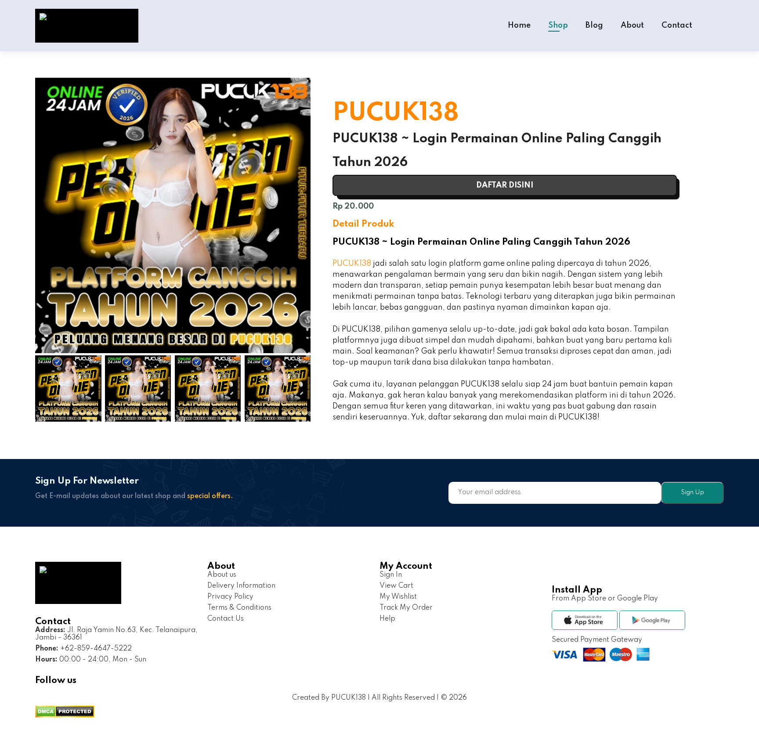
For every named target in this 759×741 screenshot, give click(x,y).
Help (387, 618)
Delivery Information (241, 585)
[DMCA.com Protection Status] (64, 712)
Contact (676, 25)
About (632, 25)
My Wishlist (398, 596)
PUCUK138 (352, 263)
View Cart (396, 585)
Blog (594, 25)
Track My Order (406, 607)
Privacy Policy (230, 596)
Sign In (391, 574)
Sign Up (692, 492)
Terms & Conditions (239, 607)
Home (519, 25)
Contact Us (225, 618)
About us (221, 574)
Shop (558, 25)
